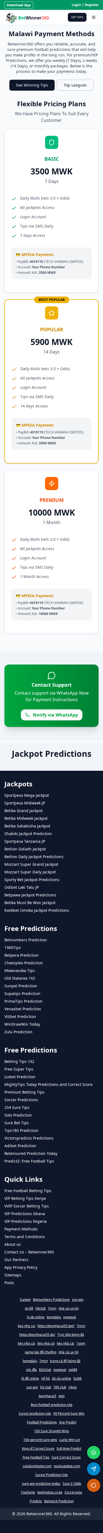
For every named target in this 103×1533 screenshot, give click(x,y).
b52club (45, 1370)
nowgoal (69, 1317)
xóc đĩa (31, 1370)
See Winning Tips (32, 85)
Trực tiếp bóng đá (70, 1335)
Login (76, 5)
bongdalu (54, 1317)
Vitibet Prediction (20, 1016)
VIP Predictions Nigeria (25, 1221)
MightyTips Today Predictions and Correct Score (48, 1084)
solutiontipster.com (37, 1466)
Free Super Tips (18, 1069)
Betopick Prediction (59, 1501)
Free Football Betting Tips (27, 1190)
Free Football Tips (36, 1457)
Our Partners (16, 1259)
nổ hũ (45, 1378)
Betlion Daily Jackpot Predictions (33, 856)
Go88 (77, 1378)
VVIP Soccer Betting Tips (26, 1206)
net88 (72, 1370)
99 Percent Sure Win (68, 1413)
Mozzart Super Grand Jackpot (31, 864)
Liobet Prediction (19, 1076)
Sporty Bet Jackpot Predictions (31, 879)
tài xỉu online (61, 1378)
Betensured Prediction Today (30, 1153)
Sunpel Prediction (20, 985)
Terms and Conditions (24, 1236)
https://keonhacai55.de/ (37, 1335)
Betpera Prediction (21, 955)
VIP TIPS (77, 17)
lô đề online (30, 1378)
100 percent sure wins (40, 1440)
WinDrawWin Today (22, 1024)
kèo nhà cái (26, 1343)
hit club (45, 1387)
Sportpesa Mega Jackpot (26, 795)
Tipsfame (28, 1492)
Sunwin (25, 1300)
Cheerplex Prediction (23, 962)
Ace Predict (67, 1422)
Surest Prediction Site (51, 1475)
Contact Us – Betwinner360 (29, 1252)
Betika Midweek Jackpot (26, 818)
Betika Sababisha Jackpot (27, 826)
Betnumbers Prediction (25, 939)
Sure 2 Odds (72, 1484)
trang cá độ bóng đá (65, 1361)
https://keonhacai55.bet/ (55, 1326)
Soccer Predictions (21, 1099)
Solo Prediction (18, 1115)
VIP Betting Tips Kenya (25, 1198)
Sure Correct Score (66, 1457)
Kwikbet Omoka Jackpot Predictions (36, 910)
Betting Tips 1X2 (19, 1061)
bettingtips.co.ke (49, 1492)
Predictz (36, 1501)
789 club (59, 1387)
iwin (62, 1396)
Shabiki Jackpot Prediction (28, 833)
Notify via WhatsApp (55, 715)
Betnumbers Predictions (51, 1300)
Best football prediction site (52, 1405)
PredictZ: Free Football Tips (29, 1161)
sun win (77, 1300)
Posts (9, 1282)
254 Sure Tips (16, 1107)
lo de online (35, 1317)
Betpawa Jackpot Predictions (30, 895)
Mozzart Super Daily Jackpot (30, 872)
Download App (19, 5)
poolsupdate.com (67, 1466)
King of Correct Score (38, 1448)
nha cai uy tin (69, 1308)
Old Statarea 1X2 (19, 978)
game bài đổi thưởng (40, 1352)
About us (12, 1244)
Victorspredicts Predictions (29, 1138)
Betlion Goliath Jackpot (25, 849)
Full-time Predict (69, 1448)
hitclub (40, 1308)
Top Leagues (75, 85)
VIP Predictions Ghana (24, 1213)
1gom (80, 1343)
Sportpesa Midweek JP (24, 803)
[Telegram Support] (93, 1469)
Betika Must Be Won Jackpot (29, 902)
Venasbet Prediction (22, 1008)
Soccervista (73, 1492)
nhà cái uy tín (69, 1352)
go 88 (29, 1308)
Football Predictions (42, 1422)
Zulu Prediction (18, 1031)
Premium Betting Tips (24, 1092)
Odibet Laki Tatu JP (21, 887)
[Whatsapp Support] (93, 1452)
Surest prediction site (35, 1413)
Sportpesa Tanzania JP (24, 841)
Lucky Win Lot (69, 1440)
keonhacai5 (47, 1396)
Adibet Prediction (20, 1145)
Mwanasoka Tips (19, 970)
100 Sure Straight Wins (51, 1431)
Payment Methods (21, 1229)
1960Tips (12, 947)
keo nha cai (26, 1326)
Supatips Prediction (22, 993)
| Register (90, 5)
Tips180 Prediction (21, 1130)
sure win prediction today (41, 1484)
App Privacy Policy (20, 1267)
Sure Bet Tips (16, 1122)
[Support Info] (93, 1485)
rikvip (72, 1387)
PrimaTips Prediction (23, 1001)
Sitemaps (12, 1275)
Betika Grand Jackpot (23, 810)
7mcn (52, 1308)
